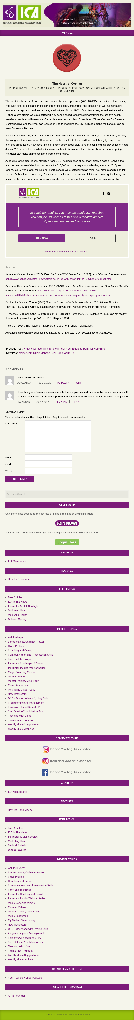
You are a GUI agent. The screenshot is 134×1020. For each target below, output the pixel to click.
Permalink (63, 382)
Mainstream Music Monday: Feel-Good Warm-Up (47, 353)
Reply (78, 382)
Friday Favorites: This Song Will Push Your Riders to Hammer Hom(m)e (64, 348)
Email (8, 464)
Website (9, 471)
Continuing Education (76, 87)
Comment (11, 423)
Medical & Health (101, 87)
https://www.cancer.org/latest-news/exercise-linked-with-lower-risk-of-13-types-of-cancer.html (58, 278)
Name (9, 457)
